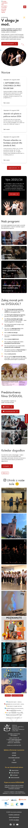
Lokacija (14, 753)
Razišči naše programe (8, 43)
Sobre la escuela (15, 777)
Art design (16, 820)
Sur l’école (15, 775)
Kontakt (14, 755)
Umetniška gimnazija (10, 411)
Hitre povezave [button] (26, 419)
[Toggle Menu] (25, 6)
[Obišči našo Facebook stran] (11, 825)
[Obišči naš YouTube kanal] (17, 825)
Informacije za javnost (14, 757)
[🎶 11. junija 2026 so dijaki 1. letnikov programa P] (14, 577)
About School (15, 770)
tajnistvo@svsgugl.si (16, 739)
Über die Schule (15, 772)
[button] (14, 238)
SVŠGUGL (7, 407)
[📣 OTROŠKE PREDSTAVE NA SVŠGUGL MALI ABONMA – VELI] (14, 629)
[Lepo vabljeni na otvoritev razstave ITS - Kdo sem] (14, 680)
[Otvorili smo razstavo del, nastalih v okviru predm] (14, 603)
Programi (14, 762)
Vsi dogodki (6, 466)
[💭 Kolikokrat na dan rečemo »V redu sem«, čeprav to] (14, 654)
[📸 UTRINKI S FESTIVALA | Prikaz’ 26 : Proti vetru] (14, 551)
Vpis (14, 760)
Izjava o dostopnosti (14, 817)
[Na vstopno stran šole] (3, 7)
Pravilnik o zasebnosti (14, 814)
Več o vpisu (12, 194)
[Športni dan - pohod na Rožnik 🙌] (14, 526)
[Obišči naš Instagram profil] (14, 825)
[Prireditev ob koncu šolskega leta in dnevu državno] (14, 500)
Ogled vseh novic (13, 168)
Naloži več (5, 473)
